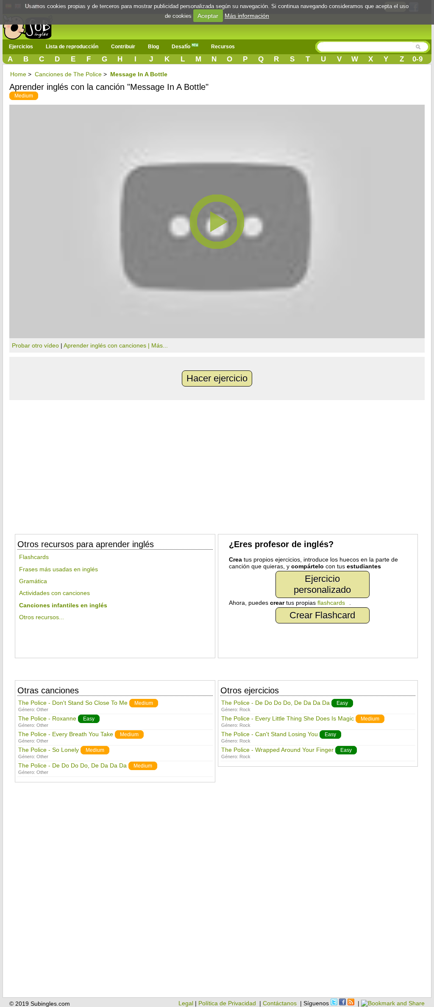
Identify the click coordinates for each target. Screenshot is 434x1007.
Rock (244, 709)
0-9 (417, 59)
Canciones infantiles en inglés (63, 605)
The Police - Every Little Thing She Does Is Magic (287, 718)
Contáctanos (280, 1003)
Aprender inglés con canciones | (107, 345)
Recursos (223, 47)
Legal (185, 1003)
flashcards (331, 602)
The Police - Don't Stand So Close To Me (73, 702)
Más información (247, 15)
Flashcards (34, 557)
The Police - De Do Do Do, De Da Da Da (72, 765)
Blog (153, 47)
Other (42, 709)
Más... (159, 345)
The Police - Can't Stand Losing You (269, 734)
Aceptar (208, 15)
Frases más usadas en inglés (58, 569)
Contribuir (123, 47)
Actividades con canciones (54, 593)
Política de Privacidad (227, 1003)
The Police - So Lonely (48, 749)
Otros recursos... (41, 617)
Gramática (33, 581)
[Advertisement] (217, 463)
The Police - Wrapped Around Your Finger (277, 749)
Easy (89, 719)
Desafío (182, 47)
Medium (23, 96)
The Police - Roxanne (47, 718)
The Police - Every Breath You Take (65, 734)
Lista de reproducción (72, 47)
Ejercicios (21, 47)
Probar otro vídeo (35, 345)
